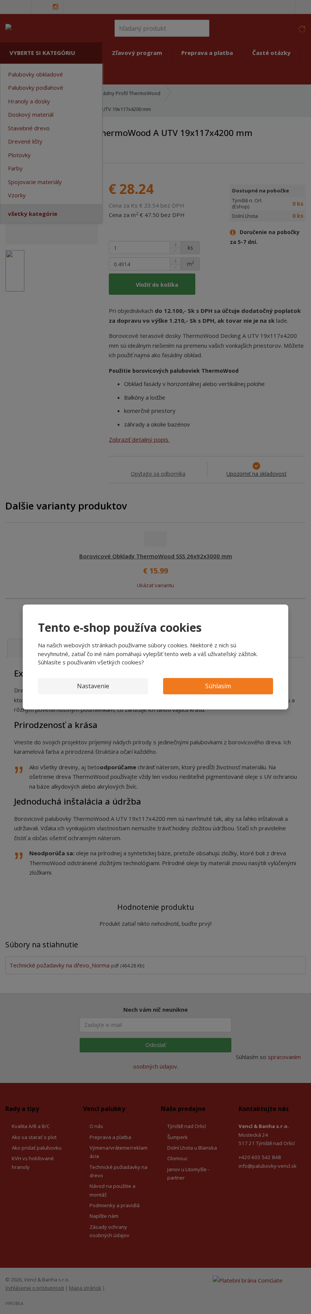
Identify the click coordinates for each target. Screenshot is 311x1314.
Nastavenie (93, 686)
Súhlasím (218, 686)
